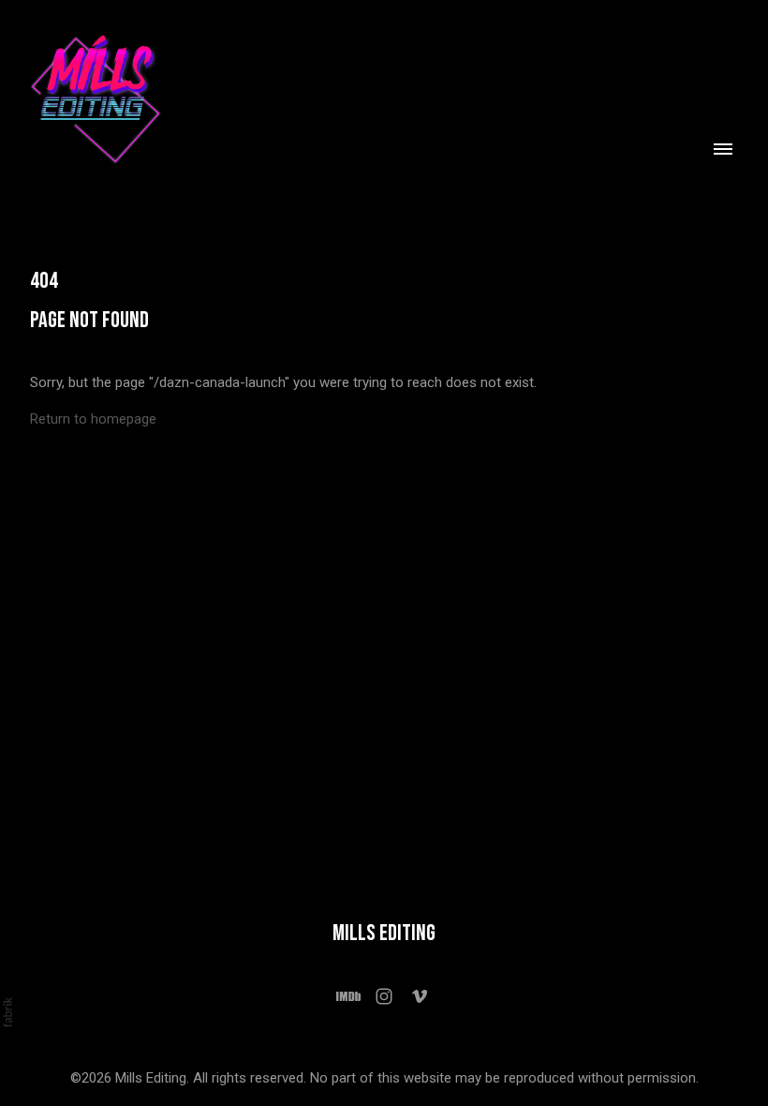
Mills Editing (384, 933)
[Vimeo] (420, 996)
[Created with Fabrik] (7, 1012)
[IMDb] (348, 996)
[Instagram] (384, 996)
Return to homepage (93, 419)
